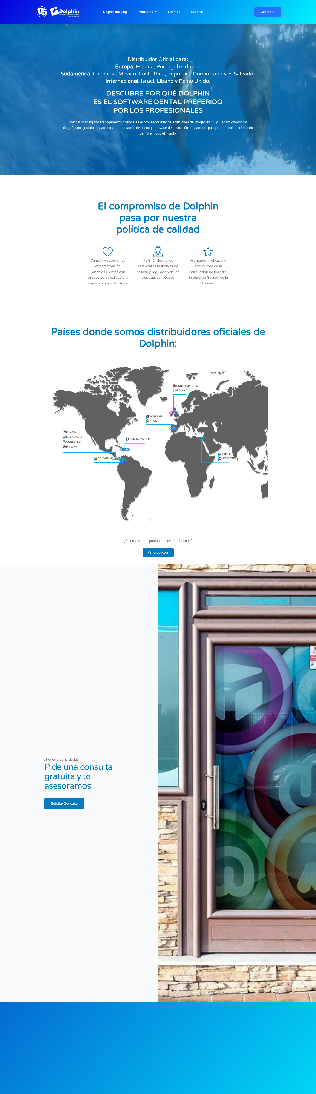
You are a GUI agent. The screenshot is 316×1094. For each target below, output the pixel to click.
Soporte (197, 12)
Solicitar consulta (64, 803)
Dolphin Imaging (115, 12)
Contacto (268, 12)
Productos (145, 12)
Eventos (174, 12)
